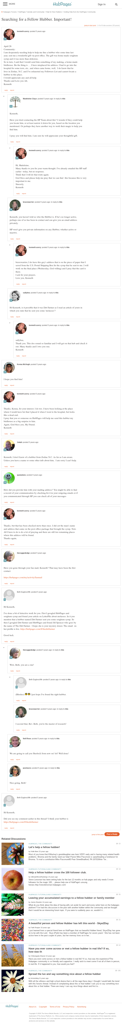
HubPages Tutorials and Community (45, 869)
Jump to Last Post (90, 25)
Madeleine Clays (30, 99)
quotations (21, 475)
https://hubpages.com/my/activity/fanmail (23, 577)
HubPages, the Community (40, 844)
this (63, 99)
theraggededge (23, 553)
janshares (27, 768)
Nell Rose (27, 739)
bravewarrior (28, 202)
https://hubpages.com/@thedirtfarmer (37, 628)
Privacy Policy (68, 1007)
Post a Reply (112, 834)
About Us (32, 1007)
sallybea (26, 293)
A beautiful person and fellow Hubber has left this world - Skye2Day (69, 923)
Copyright (43, 1007)
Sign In (101, 4)
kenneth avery (23, 31)
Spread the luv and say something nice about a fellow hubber (65, 974)
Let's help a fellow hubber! (44, 847)
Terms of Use (55, 1007)
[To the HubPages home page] (12, 1006)
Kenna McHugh (23, 364)
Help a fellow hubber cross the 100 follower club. (57, 872)
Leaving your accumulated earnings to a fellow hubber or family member (72, 897)
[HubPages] (62, 4)
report (12, 90)
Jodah (19, 442)
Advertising (81, 1007)
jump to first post (98, 834)
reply (6, 90)
